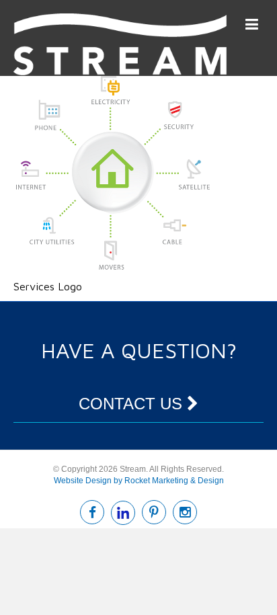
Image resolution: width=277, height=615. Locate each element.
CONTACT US (133, 404)
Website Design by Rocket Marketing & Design (139, 480)
